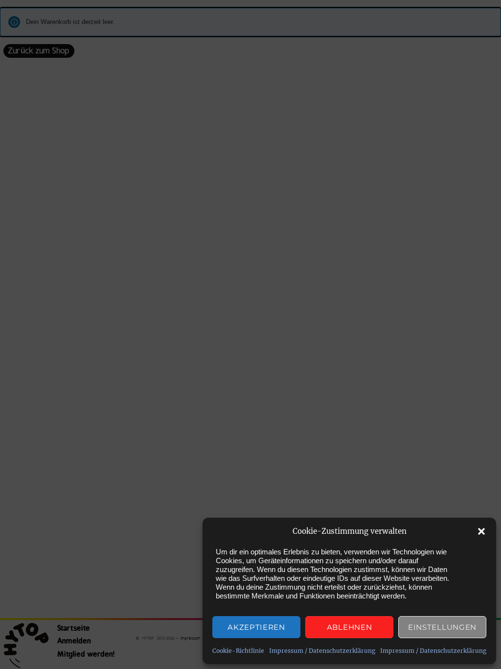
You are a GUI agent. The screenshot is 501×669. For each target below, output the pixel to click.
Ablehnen (349, 627)
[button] (481, 531)
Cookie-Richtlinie (238, 650)
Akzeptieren (256, 627)
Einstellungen (442, 627)
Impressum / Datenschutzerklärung (322, 650)
